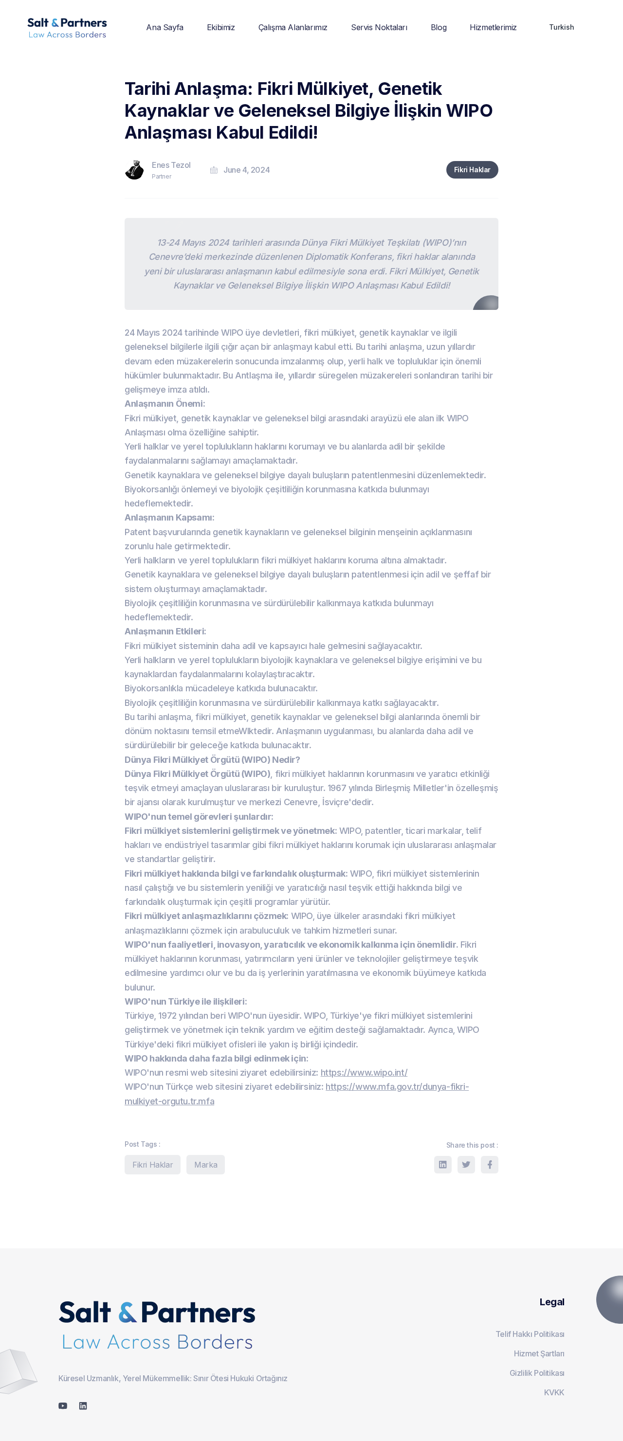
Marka (205, 1165)
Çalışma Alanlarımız (293, 27)
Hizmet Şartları (539, 1353)
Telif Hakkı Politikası (530, 1334)
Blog (438, 27)
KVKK (554, 1392)
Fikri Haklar (472, 169)
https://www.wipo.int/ (364, 1072)
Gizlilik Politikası (537, 1373)
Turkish (561, 27)
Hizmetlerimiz (493, 27)
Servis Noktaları (379, 27)
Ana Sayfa (164, 27)
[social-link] (62, 1406)
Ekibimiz (221, 27)
